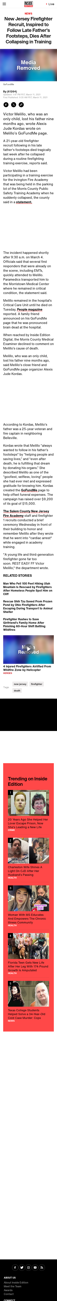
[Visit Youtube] (35, 1267)
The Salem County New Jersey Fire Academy (26, 513)
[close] (53, 702)
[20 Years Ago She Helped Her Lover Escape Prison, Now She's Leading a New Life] (28, 810)
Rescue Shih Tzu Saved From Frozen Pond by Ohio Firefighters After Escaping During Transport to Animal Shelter (28, 607)
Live (51, 4)
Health (12, 878)
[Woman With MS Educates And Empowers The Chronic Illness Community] (28, 906)
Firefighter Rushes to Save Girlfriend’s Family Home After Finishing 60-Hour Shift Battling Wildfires (24, 624)
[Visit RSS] (42, 1267)
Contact (9, 1294)
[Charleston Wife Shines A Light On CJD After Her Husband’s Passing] (28, 858)
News (28, 13)
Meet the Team (12, 1286)
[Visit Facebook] (15, 1267)
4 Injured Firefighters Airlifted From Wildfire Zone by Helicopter (27, 668)
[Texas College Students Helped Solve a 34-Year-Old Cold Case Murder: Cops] (28, 1001)
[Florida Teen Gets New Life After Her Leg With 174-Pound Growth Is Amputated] (28, 953)
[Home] (28, 3)
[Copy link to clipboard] (21, 105)
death (17, 690)
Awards (8, 1290)
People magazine (29, 309)
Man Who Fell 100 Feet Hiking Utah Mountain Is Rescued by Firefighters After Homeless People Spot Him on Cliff (27, 589)
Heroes (7, 673)
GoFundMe (29, 490)
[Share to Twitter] (13, 105)
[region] (28, 649)
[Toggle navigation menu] (4, 4)
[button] (28, 649)
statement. (24, 202)
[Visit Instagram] (28, 1267)
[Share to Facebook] (6, 105)
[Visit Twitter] (22, 1267)
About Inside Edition (16, 1282)
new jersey (20, 684)
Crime (11, 830)
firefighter (36, 684)
